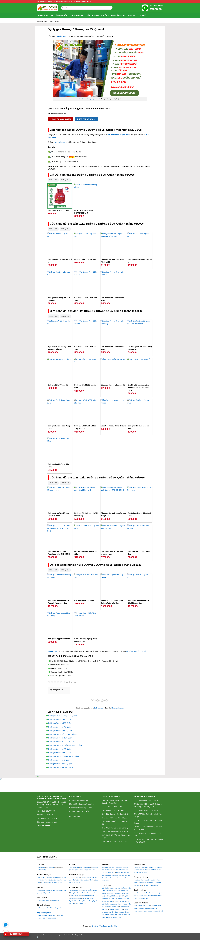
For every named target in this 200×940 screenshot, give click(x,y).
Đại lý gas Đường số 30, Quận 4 (60, 730)
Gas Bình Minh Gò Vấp (140, 870)
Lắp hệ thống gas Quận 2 (110, 890)
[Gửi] (110, 8)
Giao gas (42, 15)
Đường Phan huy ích (75, 893)
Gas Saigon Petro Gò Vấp (146, 882)
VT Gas (43, 882)
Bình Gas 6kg (41, 867)
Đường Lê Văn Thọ (80, 903)
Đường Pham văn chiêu (88, 893)
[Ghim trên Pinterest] (104, 700)
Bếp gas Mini (47, 893)
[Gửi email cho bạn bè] (100, 700)
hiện (66, 690)
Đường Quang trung (75, 898)
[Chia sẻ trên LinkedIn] (107, 700)
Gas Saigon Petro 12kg (108, 872)
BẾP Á (39, 915)
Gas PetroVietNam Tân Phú (155, 911)
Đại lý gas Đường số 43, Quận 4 (60, 727)
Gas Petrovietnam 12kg (122, 872)
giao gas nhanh (95, 99)
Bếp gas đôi (49, 890)
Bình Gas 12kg (50, 867)
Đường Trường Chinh (76, 890)
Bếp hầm (60, 915)
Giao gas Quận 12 (75, 877)
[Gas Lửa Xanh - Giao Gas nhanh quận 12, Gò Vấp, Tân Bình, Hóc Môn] (47, 7)
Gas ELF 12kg (58, 882)
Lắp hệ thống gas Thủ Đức (109, 888)
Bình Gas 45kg (42, 870)
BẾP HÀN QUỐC (52, 915)
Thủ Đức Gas (49, 882)
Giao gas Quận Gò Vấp (87, 877)
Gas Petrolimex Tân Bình (155, 895)
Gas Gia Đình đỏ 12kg (122, 867)
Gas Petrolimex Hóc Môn (141, 893)
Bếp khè (40, 918)
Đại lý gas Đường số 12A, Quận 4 (60, 738)
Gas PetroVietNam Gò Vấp (146, 908)
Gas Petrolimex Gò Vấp (140, 895)
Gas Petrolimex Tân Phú (141, 898)
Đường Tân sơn (83, 901)
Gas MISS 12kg (106, 875)
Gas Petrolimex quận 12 (155, 893)
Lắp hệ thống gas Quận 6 (116, 896)
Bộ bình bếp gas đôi (55, 908)
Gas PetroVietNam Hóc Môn (142, 905)
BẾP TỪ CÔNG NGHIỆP (50, 918)
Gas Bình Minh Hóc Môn (141, 867)
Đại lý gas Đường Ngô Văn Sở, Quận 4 (62, 741)
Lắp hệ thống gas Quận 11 (109, 904)
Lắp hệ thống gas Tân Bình (122, 912)
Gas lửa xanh (83, 99)
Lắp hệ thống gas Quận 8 (119, 898)
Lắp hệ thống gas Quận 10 (121, 901)
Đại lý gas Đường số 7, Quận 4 (59, 719)
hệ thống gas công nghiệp (136, 651)
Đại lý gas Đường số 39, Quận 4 (60, 723)
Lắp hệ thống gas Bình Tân (111, 907)
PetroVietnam (56, 877)
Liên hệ (142, 15)
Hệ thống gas (77, 15)
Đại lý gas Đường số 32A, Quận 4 (60, 767)
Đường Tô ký (85, 898)
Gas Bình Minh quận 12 (155, 867)
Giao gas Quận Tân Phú (87, 880)
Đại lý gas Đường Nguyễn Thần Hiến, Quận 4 (65, 745)
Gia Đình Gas (52, 880)
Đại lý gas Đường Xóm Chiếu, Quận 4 (62, 734)
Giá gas (131, 15)
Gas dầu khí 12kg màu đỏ (117, 878)
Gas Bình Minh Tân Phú (141, 872)
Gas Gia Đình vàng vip (108, 867)
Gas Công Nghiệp (85, 867)
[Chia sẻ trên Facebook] (92, 700)
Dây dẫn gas (41, 900)
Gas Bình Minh (74, 816)
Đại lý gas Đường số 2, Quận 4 (59, 760)
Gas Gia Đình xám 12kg (108, 870)
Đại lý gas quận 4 (51, 21)
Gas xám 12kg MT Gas (118, 875)
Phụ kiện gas (117, 15)
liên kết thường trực (117, 708)
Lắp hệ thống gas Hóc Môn (113, 917)
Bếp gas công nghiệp (97, 15)
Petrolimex (49, 877)
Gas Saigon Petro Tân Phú (150, 885)
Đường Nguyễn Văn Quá (90, 890)
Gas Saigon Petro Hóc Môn (141, 880)
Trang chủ (40, 21)
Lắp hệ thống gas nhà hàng (87, 870)
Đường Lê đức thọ (75, 895)
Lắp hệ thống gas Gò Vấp (116, 909)
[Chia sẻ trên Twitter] (96, 700)
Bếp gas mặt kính (58, 890)
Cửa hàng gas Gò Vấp (108, 926)
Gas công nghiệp (59, 15)
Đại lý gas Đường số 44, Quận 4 (60, 749)
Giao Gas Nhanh (43, 826)
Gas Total (59, 880)
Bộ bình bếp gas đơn (43, 908)
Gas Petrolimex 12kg (122, 870)
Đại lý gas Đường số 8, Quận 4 (59, 753)
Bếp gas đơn (41, 890)
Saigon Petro (125, 135)
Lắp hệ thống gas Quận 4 (114, 893)
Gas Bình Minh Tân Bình (154, 870)
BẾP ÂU (44, 915)
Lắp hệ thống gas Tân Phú (109, 914)
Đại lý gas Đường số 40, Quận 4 (60, 764)
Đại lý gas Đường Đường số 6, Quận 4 (62, 716)
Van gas (48, 900)
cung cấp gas (60, 142)
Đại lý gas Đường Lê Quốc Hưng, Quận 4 (63, 756)
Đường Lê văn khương (87, 895)
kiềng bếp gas (55, 900)
